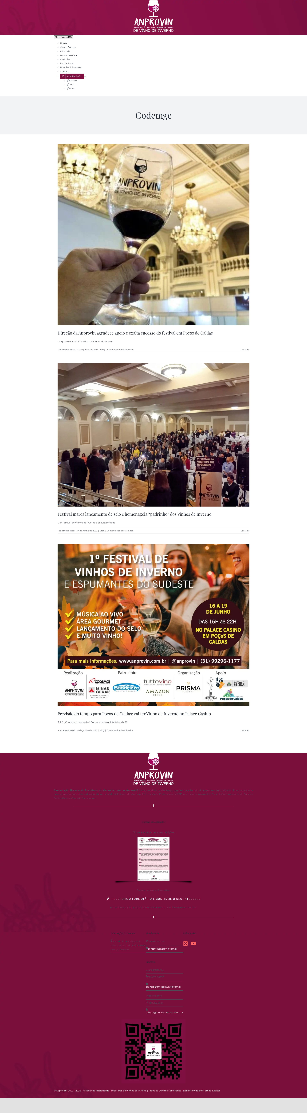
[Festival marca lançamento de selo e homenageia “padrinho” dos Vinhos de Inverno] (153, 435)
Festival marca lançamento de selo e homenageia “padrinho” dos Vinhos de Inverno (134, 514)
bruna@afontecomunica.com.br (163, 986)
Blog (102, 349)
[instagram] (185, 943)
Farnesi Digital (211, 1090)
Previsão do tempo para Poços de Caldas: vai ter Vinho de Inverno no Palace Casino (134, 713)
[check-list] (153, 837)
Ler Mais (245, 349)
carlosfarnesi (68, 349)
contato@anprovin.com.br (162, 948)
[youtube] (193, 943)
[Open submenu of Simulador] (85, 76)
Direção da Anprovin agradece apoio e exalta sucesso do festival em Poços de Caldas (135, 333)
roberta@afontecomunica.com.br (164, 1012)
